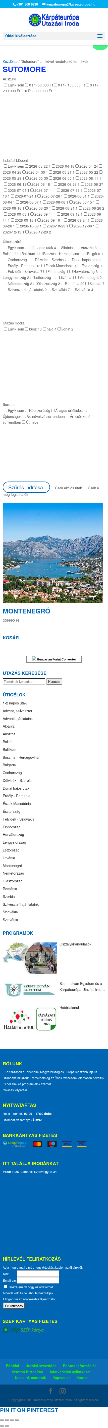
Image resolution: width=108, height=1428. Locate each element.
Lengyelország (14, 842)
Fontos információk (80, 1365)
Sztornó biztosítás (27, 1371)
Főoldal (12, 1365)
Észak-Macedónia (17, 803)
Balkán (8, 741)
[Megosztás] (12, 1420)
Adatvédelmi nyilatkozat (70, 1371)
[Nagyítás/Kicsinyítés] (2, 1420)
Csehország (12, 772)
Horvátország (13, 834)
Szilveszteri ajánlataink (21, 904)
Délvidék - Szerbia (17, 780)
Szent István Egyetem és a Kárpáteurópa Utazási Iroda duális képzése (81, 987)
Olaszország (13, 880)
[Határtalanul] (30, 1019)
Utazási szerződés (41, 1365)
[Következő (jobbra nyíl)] (7, 1426)
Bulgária (9, 764)
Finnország (12, 826)
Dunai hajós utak (16, 788)
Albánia (9, 726)
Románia (10, 888)
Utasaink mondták (30, 1377)
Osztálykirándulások (75, 943)
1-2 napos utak (15, 702)
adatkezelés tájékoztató (39, 1299)
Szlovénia (10, 919)
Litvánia (9, 857)
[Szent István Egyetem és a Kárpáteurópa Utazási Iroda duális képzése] (30, 990)
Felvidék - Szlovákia (18, 819)
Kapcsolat (61, 1377)
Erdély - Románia (16, 795)
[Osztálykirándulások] (30, 958)
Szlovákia (10, 911)
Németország (13, 873)
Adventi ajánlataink (18, 718)
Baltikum (9, 749)
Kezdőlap (10, 61)
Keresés (54, 681)
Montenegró (12, 865)
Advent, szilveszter (17, 710)
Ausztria (9, 733)
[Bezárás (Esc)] (17, 1420)
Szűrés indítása (26, 487)
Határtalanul (69, 1007)
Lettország (11, 849)
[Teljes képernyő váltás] (7, 1420)
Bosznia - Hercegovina (21, 757)
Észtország (11, 811)
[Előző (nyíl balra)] (2, 1426)
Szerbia (9, 896)
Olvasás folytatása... (16, 1090)
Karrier (82, 1377)
